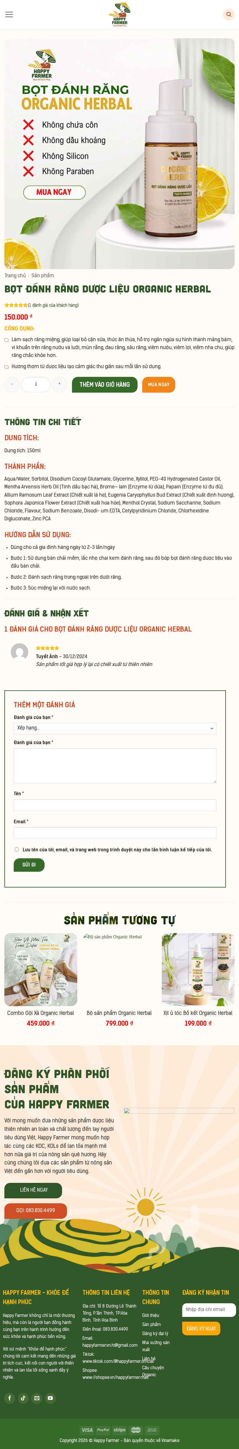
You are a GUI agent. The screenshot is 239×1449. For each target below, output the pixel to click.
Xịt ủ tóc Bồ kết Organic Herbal (198, 1013)
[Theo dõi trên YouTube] (50, 1398)
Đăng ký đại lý (155, 1334)
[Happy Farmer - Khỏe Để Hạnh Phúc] (119, 14)
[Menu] (9, 14)
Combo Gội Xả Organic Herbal (40, 1013)
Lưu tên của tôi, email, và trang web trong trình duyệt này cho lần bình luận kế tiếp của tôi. (117, 849)
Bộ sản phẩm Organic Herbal (119, 1013)
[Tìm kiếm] (229, 14)
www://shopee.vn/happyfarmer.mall (115, 1378)
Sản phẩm (42, 275)
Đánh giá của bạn (33, 717)
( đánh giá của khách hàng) (53, 306)
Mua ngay (159, 384)
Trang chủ (15, 275)
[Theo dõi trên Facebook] (9, 1398)
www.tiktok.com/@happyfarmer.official (118, 1362)
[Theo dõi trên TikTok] (23, 1398)
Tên (19, 793)
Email (21, 821)
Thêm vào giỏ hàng (105, 384)
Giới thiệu (150, 1316)
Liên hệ (149, 1359)
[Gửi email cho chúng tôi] (36, 1398)
